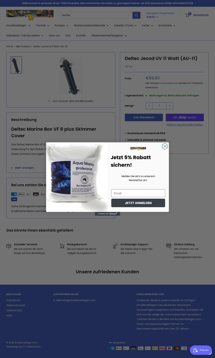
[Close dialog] (165, 146)
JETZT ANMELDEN (138, 203)
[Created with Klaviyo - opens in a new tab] (107, 214)
